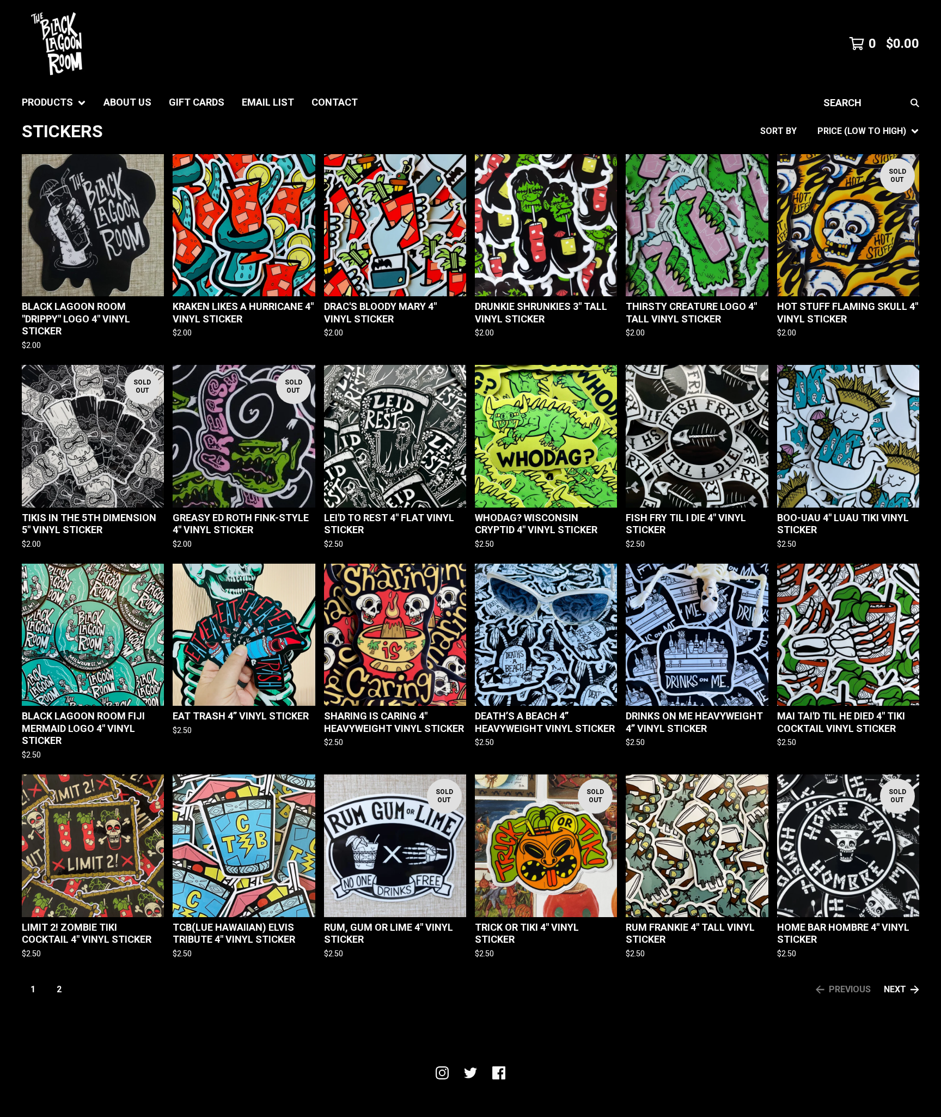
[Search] (915, 102)
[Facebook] (498, 1072)
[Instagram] (442, 1072)
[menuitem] (54, 102)
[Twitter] (470, 1072)
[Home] (56, 43)
